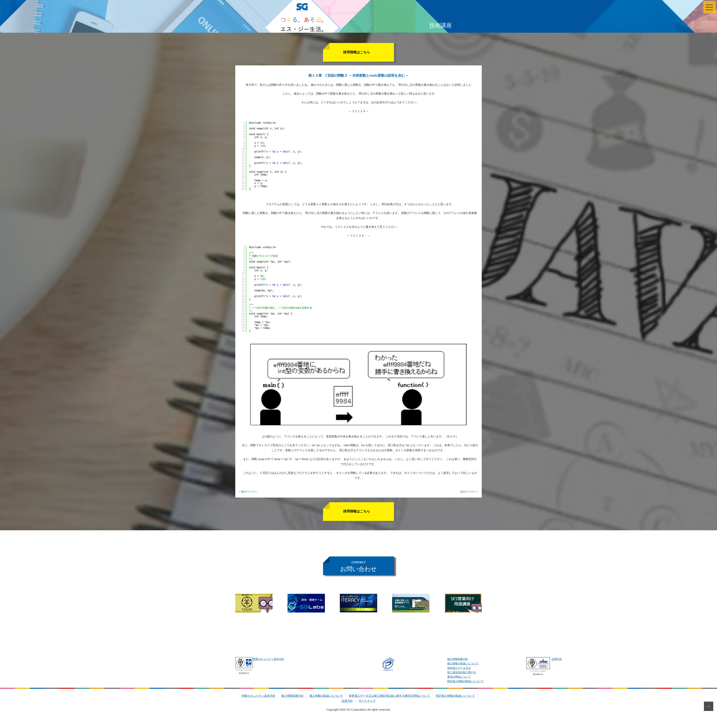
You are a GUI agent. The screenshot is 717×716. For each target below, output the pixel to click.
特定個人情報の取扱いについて (465, 681)
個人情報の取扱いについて (463, 663)
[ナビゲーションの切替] (709, 7)
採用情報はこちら (356, 52)
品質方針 (557, 659)
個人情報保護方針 (457, 659)
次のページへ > (469, 491)
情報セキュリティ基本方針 (268, 659)
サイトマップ (367, 701)
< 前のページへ (248, 491)
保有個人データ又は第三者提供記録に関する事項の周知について (461, 672)
